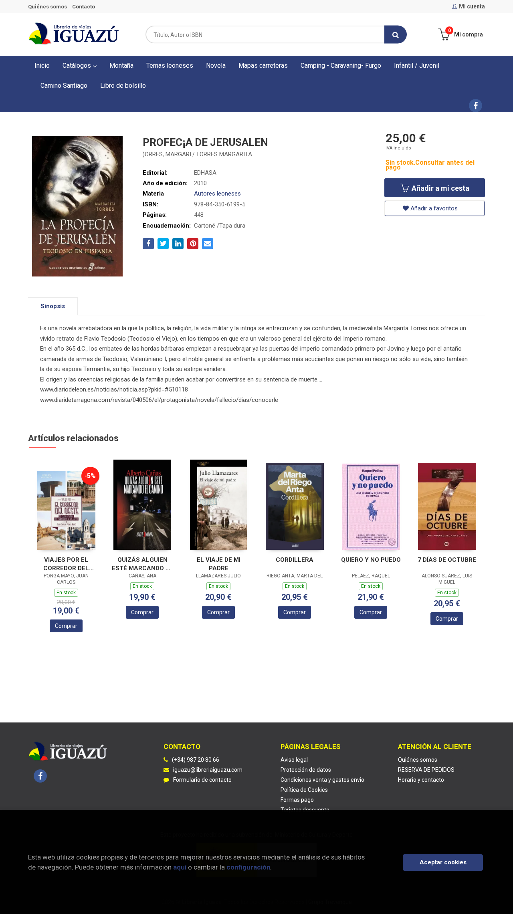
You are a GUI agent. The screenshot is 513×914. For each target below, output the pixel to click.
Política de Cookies (304, 790)
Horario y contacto (421, 780)
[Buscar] (395, 35)
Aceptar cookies (443, 862)
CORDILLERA (294, 559)
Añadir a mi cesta (439, 188)
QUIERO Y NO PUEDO (371, 559)
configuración (248, 867)
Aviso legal (294, 760)
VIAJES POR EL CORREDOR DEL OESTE (66, 564)
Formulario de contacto (202, 780)
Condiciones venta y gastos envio (322, 780)
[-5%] (66, 510)
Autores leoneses (217, 193)
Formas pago (297, 800)
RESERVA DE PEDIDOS (426, 770)
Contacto (83, 7)
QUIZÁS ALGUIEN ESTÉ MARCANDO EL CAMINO (142, 564)
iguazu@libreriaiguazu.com (207, 770)
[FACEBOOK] (475, 105)
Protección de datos (306, 770)
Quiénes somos (47, 7)
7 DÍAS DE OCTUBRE (447, 559)
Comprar (66, 626)
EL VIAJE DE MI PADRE (218, 564)
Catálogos (78, 65)
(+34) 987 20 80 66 (195, 760)
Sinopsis (52, 306)
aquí (179, 867)
